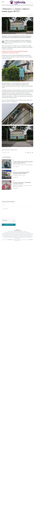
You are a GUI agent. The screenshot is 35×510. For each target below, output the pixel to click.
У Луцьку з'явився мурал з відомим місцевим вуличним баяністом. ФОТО (23, 162)
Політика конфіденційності (17, 230)
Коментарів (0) (4, 152)
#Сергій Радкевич (7, 149)
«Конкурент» (10, 43)
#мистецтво (12, 149)
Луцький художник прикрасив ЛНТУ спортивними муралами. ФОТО (21, 172)
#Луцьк (16, 149)
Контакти (17, 229)
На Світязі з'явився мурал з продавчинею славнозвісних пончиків (22, 183)
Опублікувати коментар (8, 224)
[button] (3, 2)
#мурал (3, 149)
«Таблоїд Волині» (10, 239)
